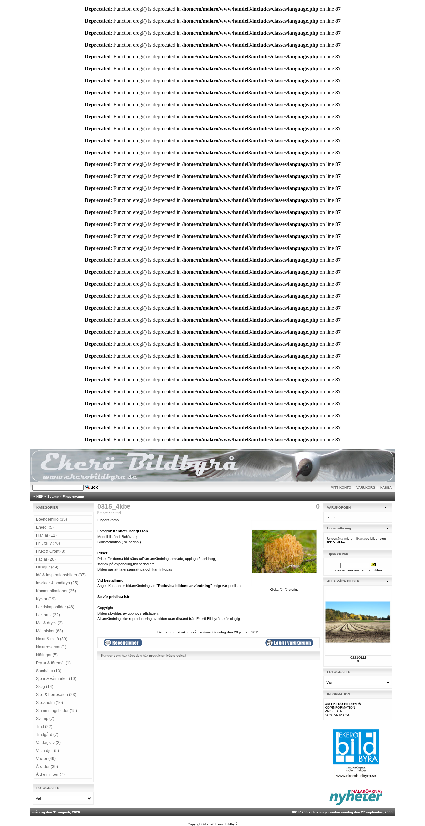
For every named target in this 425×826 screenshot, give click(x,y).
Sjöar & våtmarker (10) (56, 678)
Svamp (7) (45, 718)
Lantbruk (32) (48, 615)
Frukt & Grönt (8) (50, 551)
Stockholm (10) (49, 702)
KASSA (386, 487)
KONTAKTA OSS (337, 715)
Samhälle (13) (48, 671)
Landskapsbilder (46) (55, 607)
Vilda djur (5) (47, 750)
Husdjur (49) (47, 567)
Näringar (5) (47, 655)
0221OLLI (358, 657)
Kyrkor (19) (46, 599)
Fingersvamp (73, 496)
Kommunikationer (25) (56, 591)
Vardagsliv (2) (48, 742)
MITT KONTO (341, 487)
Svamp (53, 496)
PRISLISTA (333, 711)
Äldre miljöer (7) (50, 774)
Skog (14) (44, 686)
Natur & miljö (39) (51, 639)
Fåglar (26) (46, 559)
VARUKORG (365, 487)
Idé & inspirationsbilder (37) (61, 575)
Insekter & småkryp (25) (57, 583)
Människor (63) (49, 631)
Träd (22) (44, 726)
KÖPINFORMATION (340, 707)
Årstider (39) (47, 766)
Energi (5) (45, 527)
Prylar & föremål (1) (53, 663)
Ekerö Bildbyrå (226, 824)
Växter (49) (46, 758)
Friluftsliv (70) (48, 543)
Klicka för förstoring (284, 589)
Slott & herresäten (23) (56, 694)
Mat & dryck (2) (49, 623)
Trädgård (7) (47, 734)
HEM (39, 496)
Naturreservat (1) (51, 647)
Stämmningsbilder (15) (56, 710)
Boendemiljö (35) (51, 519)
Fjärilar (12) (46, 535)
